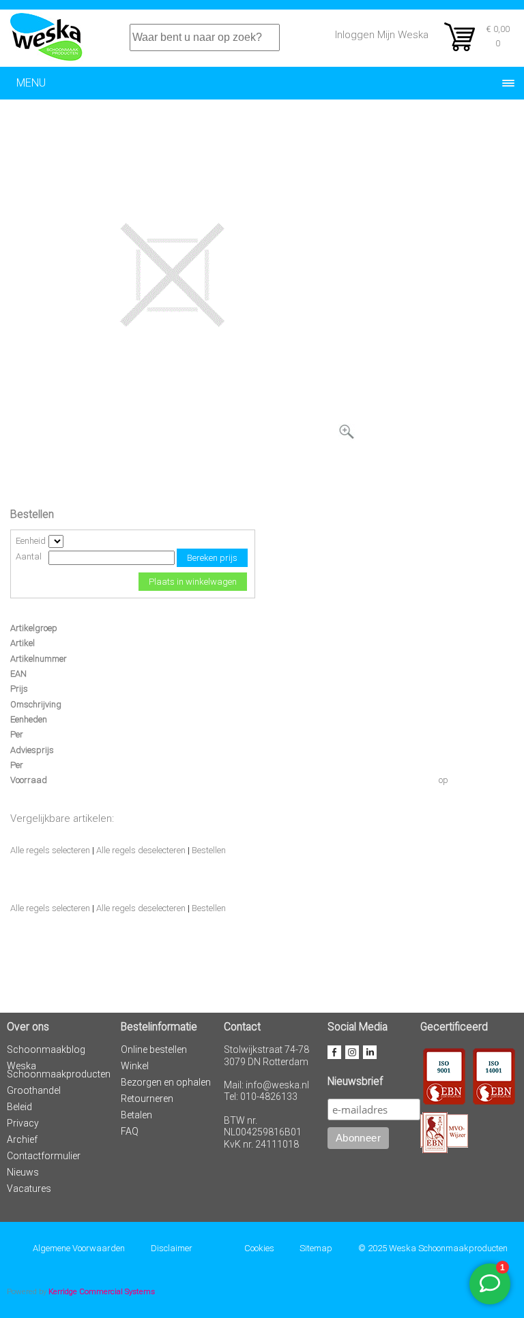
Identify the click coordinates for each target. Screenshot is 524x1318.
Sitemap (316, 1248)
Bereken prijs (212, 558)
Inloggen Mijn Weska (381, 35)
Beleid (19, 1106)
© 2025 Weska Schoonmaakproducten (433, 1248)
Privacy (23, 1123)
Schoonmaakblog (46, 1049)
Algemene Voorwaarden (79, 1248)
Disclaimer (171, 1248)
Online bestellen (154, 1049)
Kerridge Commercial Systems (101, 1291)
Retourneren (147, 1098)
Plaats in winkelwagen (193, 582)
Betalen (136, 1114)
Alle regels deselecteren (141, 850)
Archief (22, 1139)
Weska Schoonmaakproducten (59, 1069)
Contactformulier (44, 1155)
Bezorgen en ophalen (166, 1082)
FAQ (130, 1131)
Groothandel (34, 1090)
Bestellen (209, 850)
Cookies (259, 1248)
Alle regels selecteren (50, 850)
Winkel (135, 1065)
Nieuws (23, 1172)
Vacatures (29, 1188)
